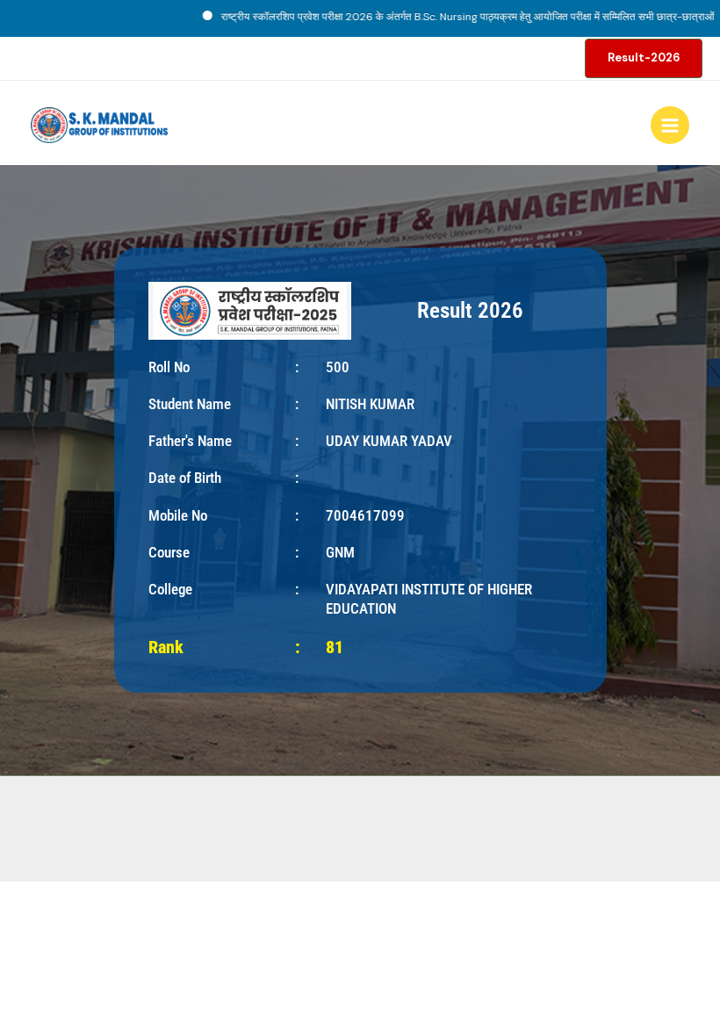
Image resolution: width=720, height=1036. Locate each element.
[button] (643, 58)
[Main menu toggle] (670, 125)
